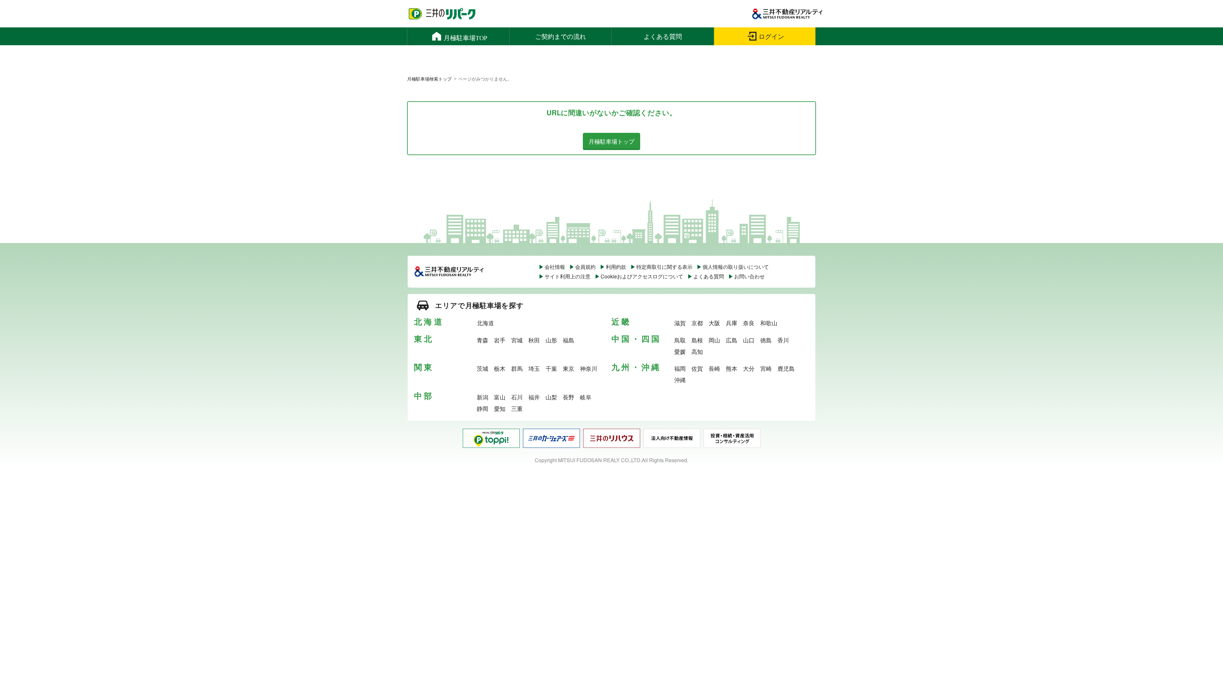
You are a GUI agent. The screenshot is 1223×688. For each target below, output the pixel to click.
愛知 (499, 408)
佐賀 (697, 368)
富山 (499, 397)
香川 (783, 340)
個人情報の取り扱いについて (736, 266)
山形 (551, 340)
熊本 (731, 368)
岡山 (714, 340)
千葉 (551, 368)
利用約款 (616, 266)
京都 (697, 323)
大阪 (714, 323)
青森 (482, 340)
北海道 (485, 323)
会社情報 (555, 266)
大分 (749, 368)
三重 (517, 408)
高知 (697, 351)
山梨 (551, 397)
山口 (749, 340)
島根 (697, 340)
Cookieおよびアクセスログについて (642, 276)
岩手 (499, 340)
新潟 (482, 397)
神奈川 (588, 368)
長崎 (714, 368)
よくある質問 (708, 276)
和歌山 (768, 323)
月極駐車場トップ (611, 141)
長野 (568, 397)
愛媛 (680, 351)
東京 (568, 368)
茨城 (482, 368)
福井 (534, 397)
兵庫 (731, 323)
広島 (731, 340)
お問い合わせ (749, 276)
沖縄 (680, 380)
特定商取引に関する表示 (664, 266)
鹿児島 (786, 368)
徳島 (766, 340)
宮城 (517, 340)
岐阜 (585, 397)
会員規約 (585, 266)
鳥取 (680, 340)
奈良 (749, 323)
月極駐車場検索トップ (429, 78)
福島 (568, 340)
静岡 (482, 408)
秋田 (534, 340)
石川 (517, 397)
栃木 (499, 368)
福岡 (680, 368)
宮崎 (766, 368)
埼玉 (534, 368)
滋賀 (680, 323)
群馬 (517, 368)
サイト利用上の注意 (567, 276)
